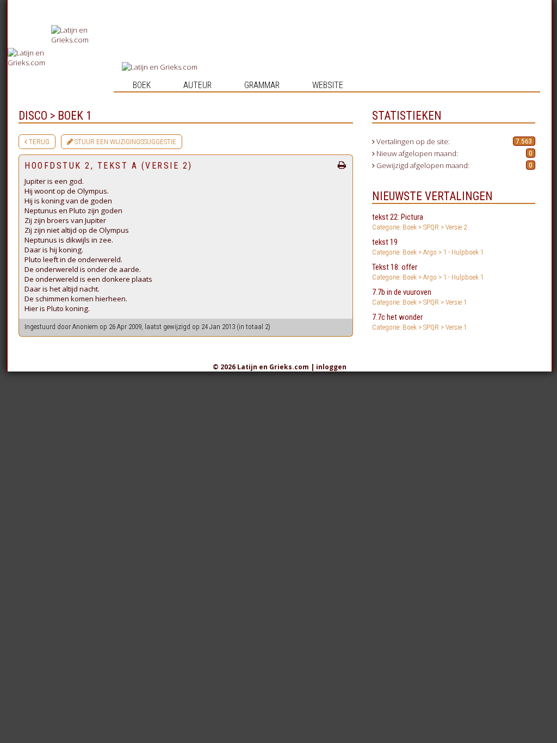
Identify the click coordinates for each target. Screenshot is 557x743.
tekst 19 (428, 246)
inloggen (331, 366)
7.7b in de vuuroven (419, 296)
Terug (38, 142)
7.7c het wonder (419, 321)
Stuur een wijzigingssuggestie (124, 142)
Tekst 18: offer (428, 271)
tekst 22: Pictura (419, 221)
